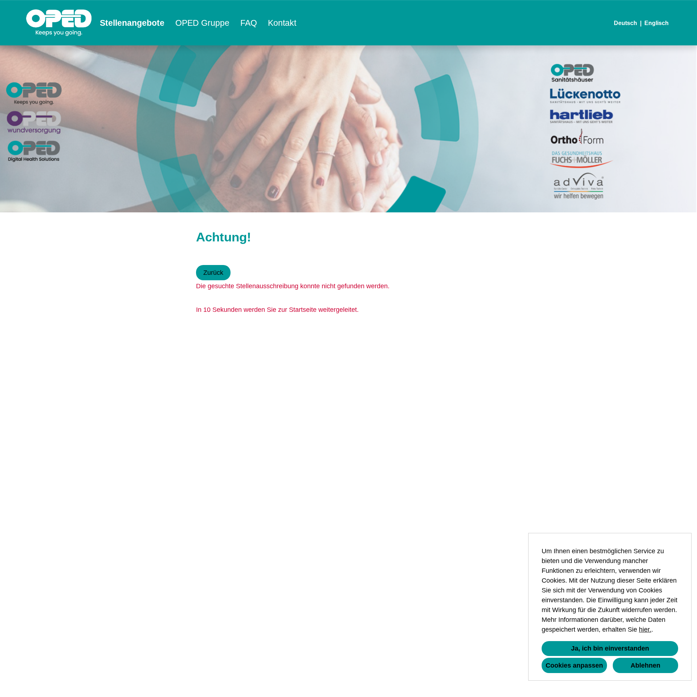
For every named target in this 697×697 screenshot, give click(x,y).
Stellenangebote (132, 23)
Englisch (656, 23)
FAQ (248, 23)
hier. (645, 629)
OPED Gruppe (202, 23)
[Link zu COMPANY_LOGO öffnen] (59, 23)
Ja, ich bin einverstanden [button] (610, 648)
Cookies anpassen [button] (574, 665)
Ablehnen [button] (645, 665)
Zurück (213, 272)
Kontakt (282, 23)
